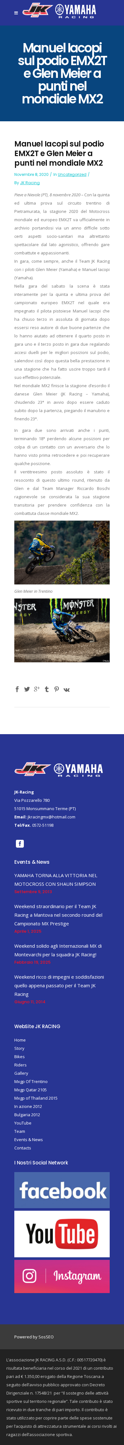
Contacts (22, 1148)
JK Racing (30, 182)
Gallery (21, 1073)
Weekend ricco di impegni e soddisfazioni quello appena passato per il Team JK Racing (59, 985)
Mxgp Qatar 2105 (30, 1090)
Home (20, 1040)
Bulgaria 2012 (27, 1115)
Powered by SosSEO (34, 1337)
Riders (20, 1065)
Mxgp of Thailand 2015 (36, 1098)
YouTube (22, 1123)
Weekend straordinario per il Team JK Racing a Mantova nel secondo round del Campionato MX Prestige (58, 915)
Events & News (28, 1139)
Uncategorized (72, 174)
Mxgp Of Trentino (31, 1081)
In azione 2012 (28, 1106)
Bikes (19, 1056)
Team (19, 1131)
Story (19, 1048)
